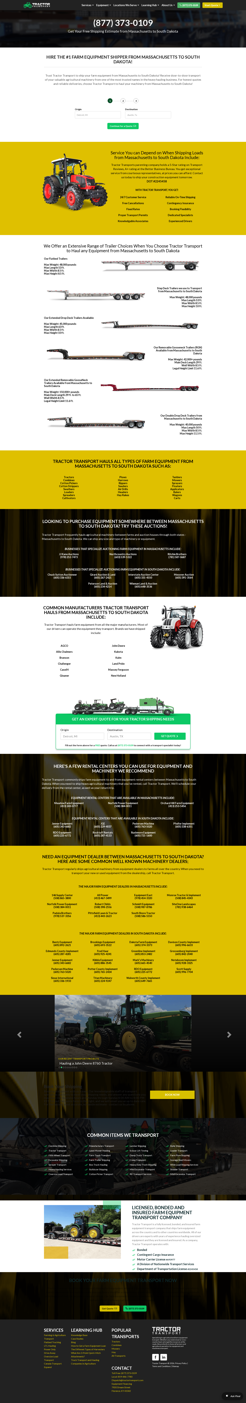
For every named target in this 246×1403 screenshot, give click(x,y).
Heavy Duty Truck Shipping (143, 1164)
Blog (73, 1342)
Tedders (177, 477)
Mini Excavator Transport (142, 1169)
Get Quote (108, 1308)
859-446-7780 (125, 1376)
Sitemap (175, 1366)
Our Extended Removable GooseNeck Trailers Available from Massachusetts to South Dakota (68, 383)
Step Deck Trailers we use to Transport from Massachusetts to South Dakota (179, 290)
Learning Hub (149, 5)
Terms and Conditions (161, 1366)
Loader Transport (178, 1150)
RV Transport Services (140, 1174)
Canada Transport (53, 1363)
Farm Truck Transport (100, 1155)
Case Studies (77, 1338)
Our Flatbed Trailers (55, 258)
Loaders (69, 492)
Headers (123, 492)
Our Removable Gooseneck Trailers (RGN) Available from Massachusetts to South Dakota (178, 350)
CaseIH (64, 669)
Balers (177, 492)
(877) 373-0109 (190, 5)
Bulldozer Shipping (98, 1169)
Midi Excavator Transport (183, 1174)
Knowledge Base (79, 1335)
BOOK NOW (172, 1094)
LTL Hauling (50, 1345)
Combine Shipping (57, 1146)
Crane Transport (138, 1160)
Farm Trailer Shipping (99, 1160)
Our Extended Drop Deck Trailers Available (69, 317)
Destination (131, 109)
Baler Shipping (177, 1146)
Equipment (102, 5)
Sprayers (177, 483)
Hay (114, 1352)
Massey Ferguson (118, 669)
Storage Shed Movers (180, 1160)
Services (86, 5)
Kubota (118, 651)
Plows (123, 477)
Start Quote (211, 5)
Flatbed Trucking (52, 1342)
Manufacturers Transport (101, 1146)
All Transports (119, 1355)
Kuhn (118, 657)
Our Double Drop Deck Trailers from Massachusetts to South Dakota (181, 417)
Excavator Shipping (58, 1160)
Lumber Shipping (138, 1146)
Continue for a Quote (121, 126)
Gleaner (64, 675)
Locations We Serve (125, 5)
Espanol (48, 1367)
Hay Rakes (123, 495)
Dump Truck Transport (141, 1155)
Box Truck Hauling (98, 1164)
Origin (78, 109)
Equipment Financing (122, 1383)
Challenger (64, 663)
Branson (64, 657)
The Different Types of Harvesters (88, 1349)
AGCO (64, 645)
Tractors (69, 477)
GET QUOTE (168, 736)
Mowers (177, 480)
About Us (167, 5)
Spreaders (69, 495)
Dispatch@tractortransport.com (127, 1380)
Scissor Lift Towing (139, 1150)
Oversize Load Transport (61, 1174)
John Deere (118, 645)
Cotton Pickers (69, 483)
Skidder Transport (179, 1169)
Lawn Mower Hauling (99, 1150)
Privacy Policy (181, 1363)
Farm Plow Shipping (180, 1155)
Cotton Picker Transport (101, 1174)
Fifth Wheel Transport (59, 1155)
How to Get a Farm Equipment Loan (88, 1345)
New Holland (118, 675)
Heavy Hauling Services (60, 1169)
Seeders (123, 486)
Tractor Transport (57, 1150)
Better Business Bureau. (160, 169)
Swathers (68, 489)
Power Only (50, 1349)
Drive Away (49, 1353)
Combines (69, 480)
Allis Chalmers (64, 651)
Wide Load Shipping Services (184, 1164)
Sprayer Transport (57, 1164)
